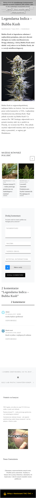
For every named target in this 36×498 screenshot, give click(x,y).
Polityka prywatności (18, 12)
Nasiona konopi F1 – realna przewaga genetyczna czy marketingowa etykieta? (9, 189)
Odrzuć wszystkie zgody (21, 9)
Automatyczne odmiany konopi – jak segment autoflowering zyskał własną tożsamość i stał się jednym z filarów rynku (16, 419)
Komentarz (12, 228)
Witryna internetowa (17, 259)
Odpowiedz (11, 320)
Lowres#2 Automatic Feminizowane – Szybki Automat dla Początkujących (26, 189)
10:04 (19, 314)
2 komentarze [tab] (18, 302)
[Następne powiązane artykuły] (32, 158)
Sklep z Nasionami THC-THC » (20, 494)
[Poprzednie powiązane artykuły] (27, 158)
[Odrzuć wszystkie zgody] (33, 8)
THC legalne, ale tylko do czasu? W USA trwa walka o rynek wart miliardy (16, 408)
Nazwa (9, 243)
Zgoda (9, 9)
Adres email (13, 251)
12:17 (19, 332)
